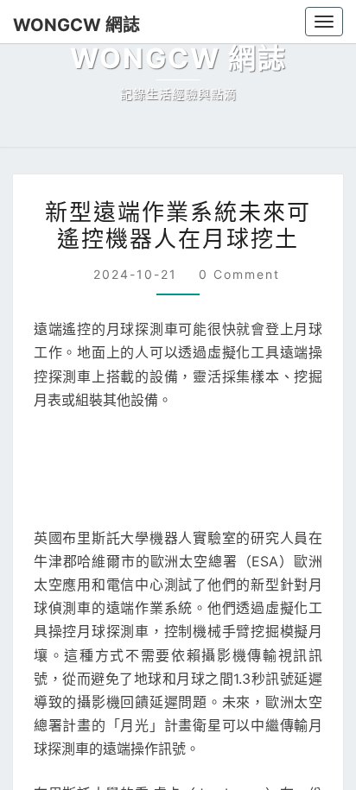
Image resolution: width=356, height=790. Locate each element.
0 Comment (239, 274)
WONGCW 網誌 (76, 25)
